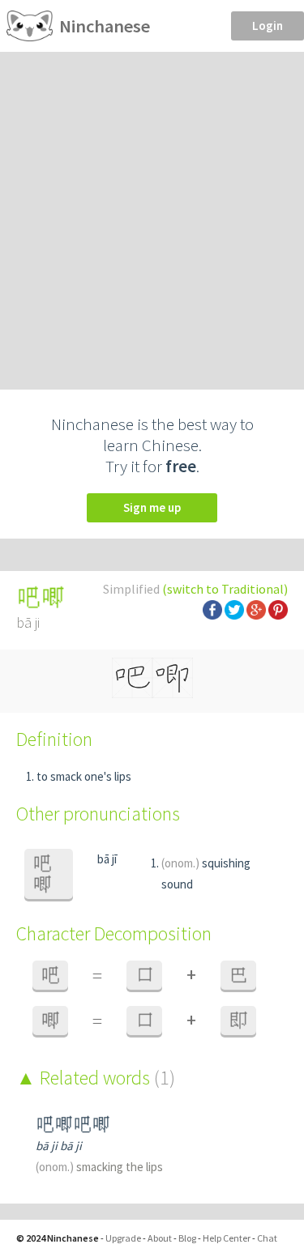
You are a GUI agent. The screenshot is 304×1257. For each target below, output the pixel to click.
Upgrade (123, 1238)
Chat (267, 1238)
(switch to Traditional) (225, 589)
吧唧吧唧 (73, 1124)
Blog (187, 1238)
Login (267, 25)
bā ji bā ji (59, 1145)
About (160, 1238)
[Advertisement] (152, 212)
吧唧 (42, 874)
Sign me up (152, 507)
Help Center (226, 1238)
